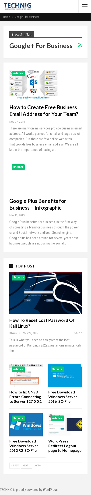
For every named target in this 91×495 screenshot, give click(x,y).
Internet (18, 167)
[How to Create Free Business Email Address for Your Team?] (33, 83)
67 (80, 333)
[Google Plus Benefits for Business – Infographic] (33, 177)
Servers (57, 369)
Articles (18, 73)
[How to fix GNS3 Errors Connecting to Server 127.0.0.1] (26, 375)
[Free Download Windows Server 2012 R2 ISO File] (26, 424)
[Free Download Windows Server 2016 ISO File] (65, 375)
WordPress (50, 490)
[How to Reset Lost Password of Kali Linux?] (45, 293)
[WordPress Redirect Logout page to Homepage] (65, 424)
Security (18, 277)
